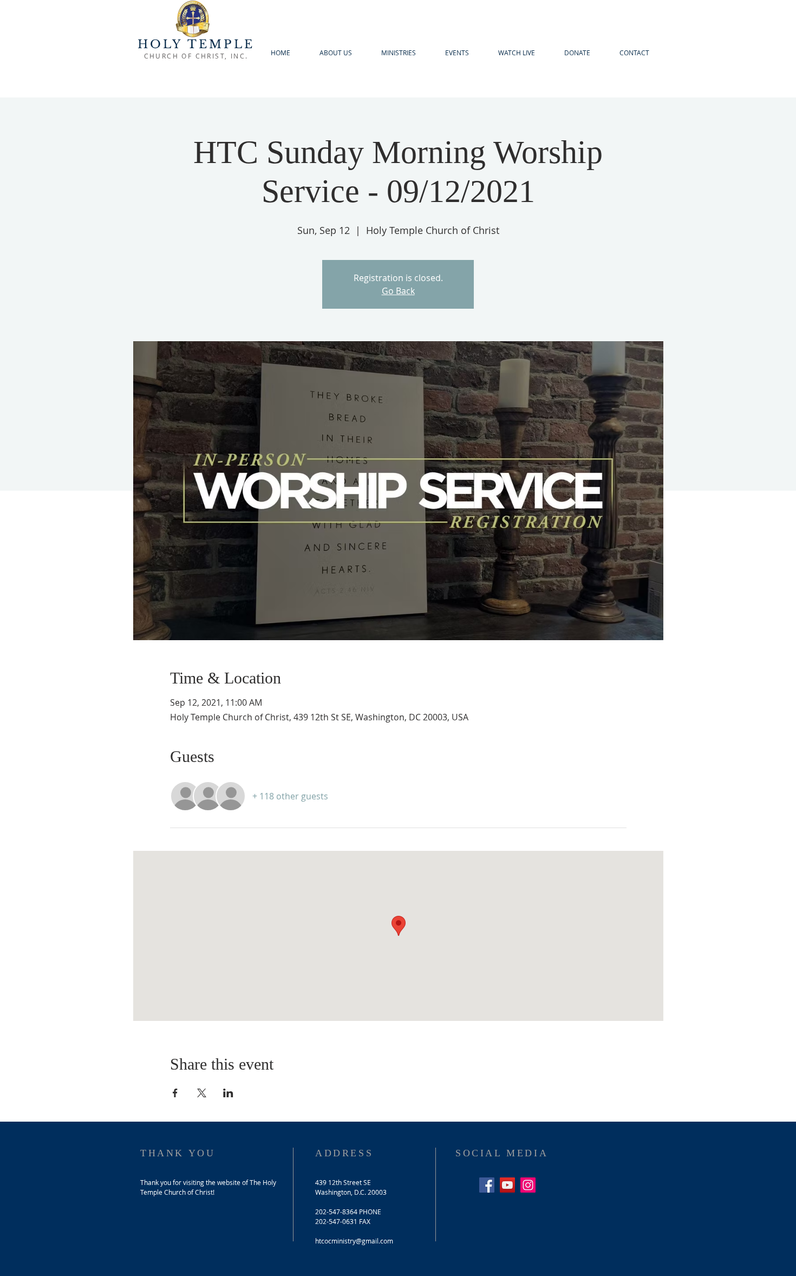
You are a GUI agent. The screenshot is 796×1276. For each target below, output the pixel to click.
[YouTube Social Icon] (507, 1185)
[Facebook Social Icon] (486, 1185)
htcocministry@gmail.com (354, 1240)
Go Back (398, 291)
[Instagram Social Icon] (528, 1185)
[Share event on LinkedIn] (228, 1093)
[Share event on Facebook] (175, 1093)
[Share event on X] (202, 1093)
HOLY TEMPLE (196, 44)
